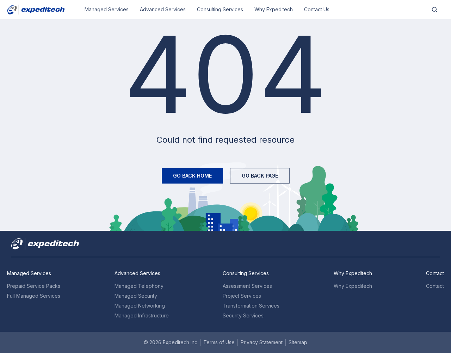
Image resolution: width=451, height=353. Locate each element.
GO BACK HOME (192, 176)
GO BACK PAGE (260, 176)
